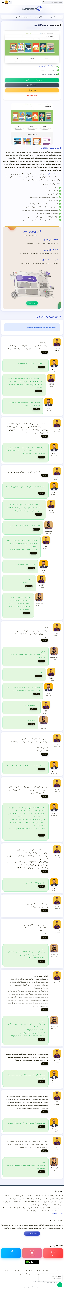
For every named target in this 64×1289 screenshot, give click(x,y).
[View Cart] (10, 2)
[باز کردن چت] (59, 1285)
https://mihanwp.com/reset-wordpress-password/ (28, 1036)
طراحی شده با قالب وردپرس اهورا (32, 1287)
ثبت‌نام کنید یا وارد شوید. (34, 327)
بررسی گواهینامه (47, 1271)
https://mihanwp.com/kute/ (36, 1030)
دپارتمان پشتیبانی (32, 1233)
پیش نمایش (32, 90)
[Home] (32, 6)
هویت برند (7, 1271)
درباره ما (38, 1274)
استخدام (37, 1271)
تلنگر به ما (20, 1274)
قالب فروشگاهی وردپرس (45, 66)
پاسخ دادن (44, 352)
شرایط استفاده (28, 1271)
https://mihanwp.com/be (36, 958)
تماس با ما (29, 1274)
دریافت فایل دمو (32, 85)
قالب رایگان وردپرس (40, 17)
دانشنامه (57, 1271)
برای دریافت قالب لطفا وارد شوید (32, 80)
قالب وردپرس (52, 17)
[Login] (6, 2)
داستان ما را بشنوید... (56, 1213)
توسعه (44, 1274)
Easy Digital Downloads (53, 174)
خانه (60, 17)
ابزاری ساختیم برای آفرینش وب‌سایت (19, 1199)
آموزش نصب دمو (32, 95)
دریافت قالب (32, 303)
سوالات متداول (17, 1271)
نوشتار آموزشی (11, 1202)
